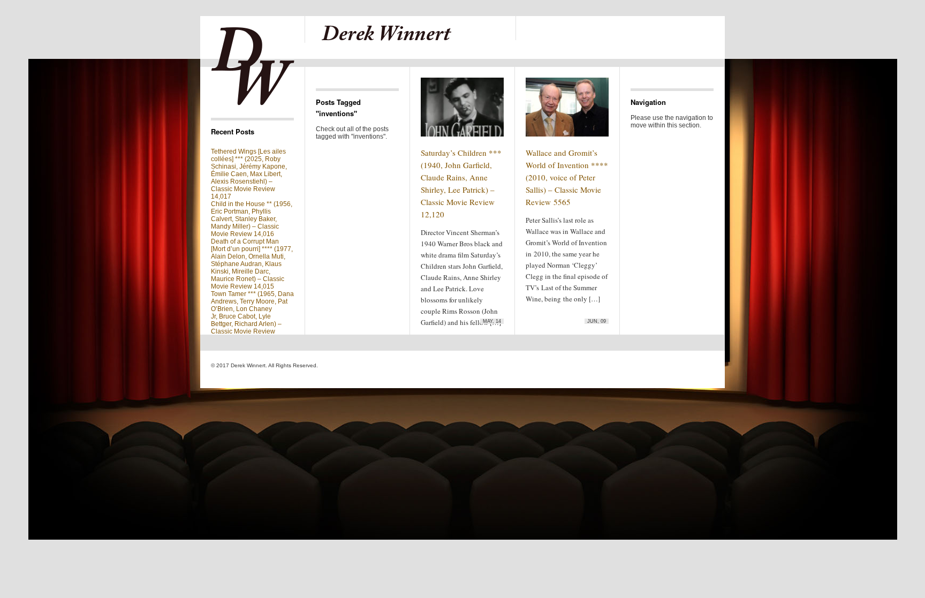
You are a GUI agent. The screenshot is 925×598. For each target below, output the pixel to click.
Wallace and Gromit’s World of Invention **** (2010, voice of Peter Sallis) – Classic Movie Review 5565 (567, 177)
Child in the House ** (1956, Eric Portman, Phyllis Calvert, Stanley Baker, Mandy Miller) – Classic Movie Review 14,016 (251, 219)
